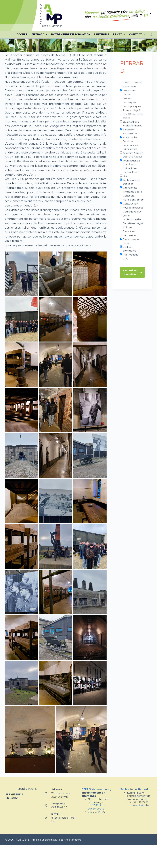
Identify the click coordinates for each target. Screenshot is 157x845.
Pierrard (38, 34)
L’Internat (101, 34)
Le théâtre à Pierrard (14, 796)
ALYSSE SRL (22, 839)
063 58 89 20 (59, 807)
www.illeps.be (141, 805)
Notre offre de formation (70, 34)
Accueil (22, 34)
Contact (135, 34)
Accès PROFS (27, 789)
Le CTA (117, 34)
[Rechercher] (151, 34)
